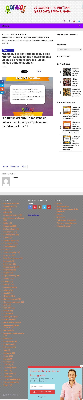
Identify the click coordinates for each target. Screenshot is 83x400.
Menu (4, 26)
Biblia (5, 223)
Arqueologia (8, 206)
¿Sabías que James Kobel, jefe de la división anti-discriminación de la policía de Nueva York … (72, 127)
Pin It (39, 71)
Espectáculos (9, 275)
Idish (5, 305)
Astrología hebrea (10, 215)
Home (59, 203)
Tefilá (5, 370)
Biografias (7, 226)
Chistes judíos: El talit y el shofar (75, 82)
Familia (6, 281)
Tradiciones (8, 373)
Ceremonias (8, 232)
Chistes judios (9, 234)
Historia (6, 296)
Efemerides (8, 267)
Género (6, 290)
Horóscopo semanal (11, 302)
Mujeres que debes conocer (11, 326)
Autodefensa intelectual (13, 218)
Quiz (5, 350)
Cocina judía (8, 243)
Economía (7, 261)
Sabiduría (7, 353)
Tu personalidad (10, 379)
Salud (5, 356)
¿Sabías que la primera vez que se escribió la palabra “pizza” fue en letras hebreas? (71, 112)
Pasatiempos (8, 341)
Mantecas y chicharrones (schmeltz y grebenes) (76, 92)
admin (15, 177)
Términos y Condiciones (67, 223)
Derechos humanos (11, 258)
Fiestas (6, 284)
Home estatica (63, 206)
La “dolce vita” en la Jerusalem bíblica (75, 72)
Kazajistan (15, 166)
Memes (59, 214)
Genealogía (8, 287)
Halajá (6, 293)
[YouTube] (49, 207)
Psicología (7, 347)
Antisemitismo (9, 203)
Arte (5, 209)
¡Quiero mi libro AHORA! (42, 392)
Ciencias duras (9, 240)
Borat (5, 166)
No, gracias (42, 397)
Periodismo (8, 344)
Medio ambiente (10, 322)
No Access (61, 217)
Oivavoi (15, 395)
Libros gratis (8, 316)
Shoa (5, 359)
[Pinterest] (35, 207)
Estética (6, 278)
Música (6, 330)
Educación (7, 264)
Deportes (7, 255)
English (6, 272)
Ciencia (6, 237)
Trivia (5, 50)
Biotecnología (9, 229)
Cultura (6, 249)
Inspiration (8, 307)
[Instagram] (39, 207)
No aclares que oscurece (13, 333)
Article (6, 212)
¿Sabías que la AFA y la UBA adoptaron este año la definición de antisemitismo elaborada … (71, 143)
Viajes (5, 385)
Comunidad (8, 246)
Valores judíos (9, 382)
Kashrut (6, 313)
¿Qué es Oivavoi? (64, 226)
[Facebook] (30, 207)
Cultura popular (9, 252)
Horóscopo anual (10, 299)
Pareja (6, 338)
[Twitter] (44, 207)
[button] (47, 373)
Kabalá (6, 310)
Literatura (7, 319)
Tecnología (8, 367)
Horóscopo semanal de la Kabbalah (67, 210)
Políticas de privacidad (66, 220)
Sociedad (7, 361)
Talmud (6, 364)
